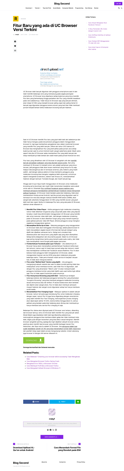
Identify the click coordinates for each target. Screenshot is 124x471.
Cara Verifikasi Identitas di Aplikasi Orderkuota (99, 36)
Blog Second (62, 3)
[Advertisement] (52, 52)
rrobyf (17, 34)
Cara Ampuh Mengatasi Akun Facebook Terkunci (97, 24)
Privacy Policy (81, 462)
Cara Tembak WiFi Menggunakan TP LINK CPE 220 (98, 42)
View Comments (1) (51, 437)
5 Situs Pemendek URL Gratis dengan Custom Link (97, 30)
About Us (44, 462)
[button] (121, 8)
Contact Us (62, 462)
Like (117, 3)
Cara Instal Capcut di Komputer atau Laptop (98, 48)
